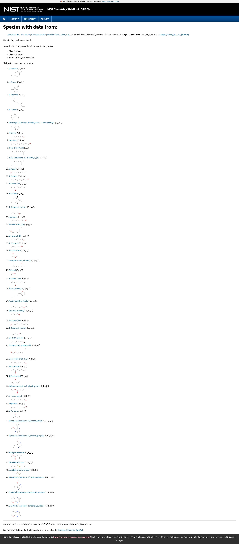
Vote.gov (119, 540)
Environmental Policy (145, 537)
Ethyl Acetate (15, 250)
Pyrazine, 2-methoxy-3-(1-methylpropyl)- (26, 477)
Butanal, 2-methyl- (17, 310)
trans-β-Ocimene (16, 147)
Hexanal (12, 132)
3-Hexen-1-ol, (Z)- (16, 224)
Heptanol (13, 403)
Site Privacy (9, 537)
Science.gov (220, 537)
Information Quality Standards (186, 537)
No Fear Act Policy (121, 537)
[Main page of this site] (4, 19)
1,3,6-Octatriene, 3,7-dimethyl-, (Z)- (24, 157)
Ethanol (12, 270)
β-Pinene (13, 109)
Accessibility (20, 537)
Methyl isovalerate (17, 452)
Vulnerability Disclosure (102, 537)
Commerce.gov (207, 537)
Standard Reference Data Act (70, 530)
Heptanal (13, 217)
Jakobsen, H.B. (13, 34)
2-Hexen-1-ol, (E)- (16, 337)
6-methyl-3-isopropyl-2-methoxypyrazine (26, 505)
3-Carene (13, 193)
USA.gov (231, 537)
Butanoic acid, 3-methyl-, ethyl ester (24, 386)
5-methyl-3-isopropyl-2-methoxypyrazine (26, 492)
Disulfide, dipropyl (17, 462)
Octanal (12, 168)
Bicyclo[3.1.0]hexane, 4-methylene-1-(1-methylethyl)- (32, 122)
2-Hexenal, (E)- (15, 235)
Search (13, 18)
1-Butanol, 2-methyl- (18, 327)
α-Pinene (13, 82)
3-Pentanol (14, 410)
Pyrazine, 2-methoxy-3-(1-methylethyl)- (26, 420)
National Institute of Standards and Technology (24, 9)
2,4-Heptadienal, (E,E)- (18, 358)
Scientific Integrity (164, 537)
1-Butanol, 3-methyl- (18, 207)
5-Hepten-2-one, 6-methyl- (20, 260)
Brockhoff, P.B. (53, 34)
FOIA (133, 537)
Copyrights (48, 537)
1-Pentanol (14, 243)
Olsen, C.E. (65, 34)
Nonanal (12, 140)
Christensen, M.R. (38, 34)
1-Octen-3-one (15, 278)
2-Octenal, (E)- (15, 320)
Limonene (13, 68)
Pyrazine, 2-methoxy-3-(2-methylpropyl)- (26, 435)
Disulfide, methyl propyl (19, 470)
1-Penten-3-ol (15, 376)
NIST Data (29, 18)
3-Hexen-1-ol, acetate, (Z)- (20, 345)
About (44, 18)
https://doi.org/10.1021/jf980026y (174, 34)
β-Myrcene (13, 94)
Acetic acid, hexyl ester (19, 300)
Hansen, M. (25, 34)
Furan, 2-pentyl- (16, 288)
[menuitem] (4, 19)
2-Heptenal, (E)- (15, 396)
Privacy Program (34, 537)
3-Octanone (14, 366)
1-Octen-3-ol (14, 183)
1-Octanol (13, 176)
